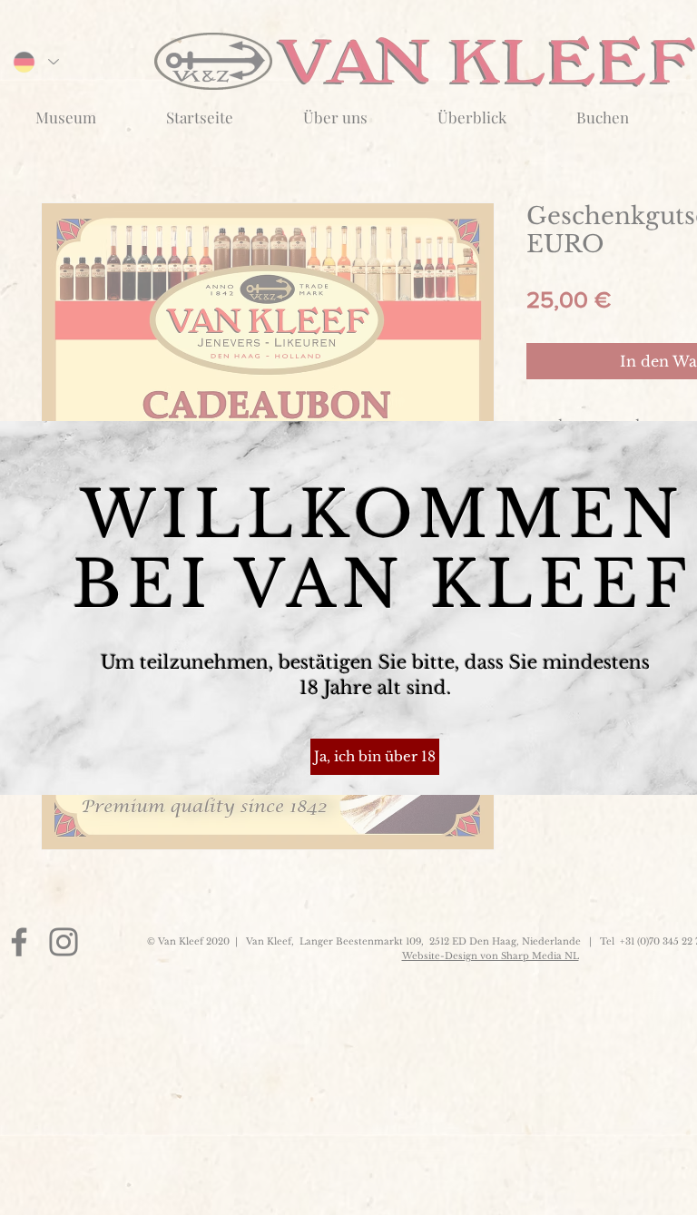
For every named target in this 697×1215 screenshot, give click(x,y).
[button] (374, 757)
